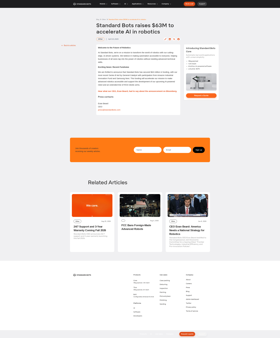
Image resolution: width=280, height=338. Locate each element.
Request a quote (187, 334)
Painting (163, 292)
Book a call (189, 4)
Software (136, 312)
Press (188, 287)
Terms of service (192, 311)
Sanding (163, 304)
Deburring (163, 284)
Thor (135, 287)
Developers (137, 316)
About (188, 280)
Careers (189, 284)
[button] (103, 4)
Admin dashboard (192, 299)
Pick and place (165, 296)
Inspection (164, 288)
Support (202, 4)
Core (135, 280)
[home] (82, 4)
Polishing (163, 300)
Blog (187, 291)
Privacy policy (191, 307)
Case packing (165, 280)
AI (134, 308)
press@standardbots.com (109, 110)
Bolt (135, 294)
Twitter (188, 303)
